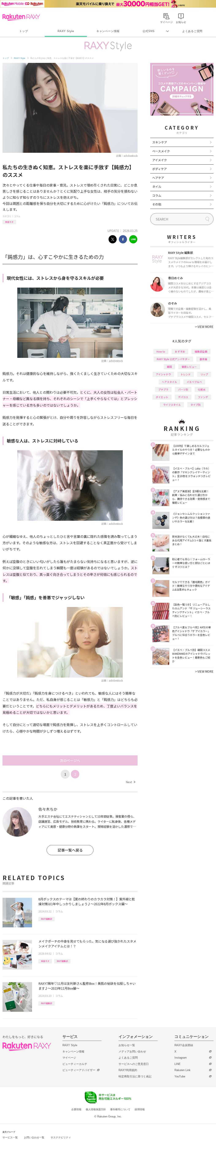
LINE (177, 1064)
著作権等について (120, 1109)
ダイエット (162, 397)
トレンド (186, 374)
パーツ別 (183, 389)
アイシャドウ (163, 374)
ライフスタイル (172, 404)
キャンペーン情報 (108, 31)
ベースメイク (161, 151)
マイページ (69, 1057)
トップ (23, 31)
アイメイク (159, 160)
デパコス (183, 397)
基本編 (203, 359)
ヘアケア (158, 178)
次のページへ (70, 760)
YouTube (179, 1076)
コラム (17, 216)
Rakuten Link (182, 1070)
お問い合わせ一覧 (34, 1137)
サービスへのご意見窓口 (134, 1064)
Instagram (180, 1057)
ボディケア (159, 169)
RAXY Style (66, 31)
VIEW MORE (204, 327)
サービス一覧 (10, 1137)
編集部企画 (201, 351)
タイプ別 (195, 404)
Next (130, 782)
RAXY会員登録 (183, 1045)
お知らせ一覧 (127, 1045)
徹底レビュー (189, 366)
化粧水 (201, 389)
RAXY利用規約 (128, 1070)
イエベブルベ (194, 382)
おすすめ (180, 351)
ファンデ (203, 397)
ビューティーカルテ (74, 1064)
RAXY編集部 (46, 918)
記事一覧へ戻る (70, 850)
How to (161, 351)
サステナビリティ (61, 1137)
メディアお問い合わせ (132, 1051)
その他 (156, 204)
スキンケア (159, 142)
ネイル (156, 186)
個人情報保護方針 (96, 1109)
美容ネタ (9, 221)
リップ (204, 374)
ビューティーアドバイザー (78, 1070)
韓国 (169, 366)
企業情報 (76, 1109)
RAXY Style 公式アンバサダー (173, 359)
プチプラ (163, 389)
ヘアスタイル (169, 382)
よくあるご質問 (192, 31)
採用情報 (140, 1109)
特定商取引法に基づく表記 (135, 1076)
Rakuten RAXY (21, 17)
